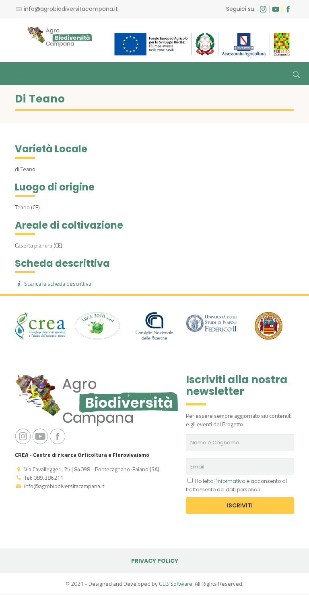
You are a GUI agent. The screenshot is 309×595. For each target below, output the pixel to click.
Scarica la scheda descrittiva (57, 283)
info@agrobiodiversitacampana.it (71, 9)
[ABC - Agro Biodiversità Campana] (59, 36)
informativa (230, 481)
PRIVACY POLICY (154, 561)
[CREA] (40, 327)
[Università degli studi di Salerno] (268, 327)
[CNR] (154, 327)
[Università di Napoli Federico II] (211, 324)
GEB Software (175, 583)
